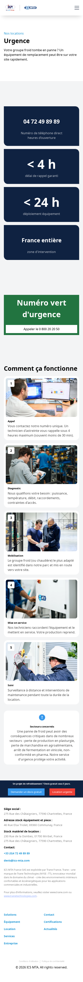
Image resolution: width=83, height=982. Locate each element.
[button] (76, 7)
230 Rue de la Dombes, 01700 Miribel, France (33, 836)
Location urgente (62, 792)
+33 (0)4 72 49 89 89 (17, 853)
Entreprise (11, 943)
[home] (20, 8)
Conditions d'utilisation (28, 961)
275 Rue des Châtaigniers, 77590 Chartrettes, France (38, 814)
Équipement (12, 922)
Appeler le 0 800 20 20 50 (41, 329)
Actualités (50, 929)
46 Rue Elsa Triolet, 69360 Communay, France (33, 825)
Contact (49, 914)
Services (9, 936)
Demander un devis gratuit (26, 792)
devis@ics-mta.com (17, 860)
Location (9, 929)
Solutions (10, 914)
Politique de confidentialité (53, 961)
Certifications (53, 922)
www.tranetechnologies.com (20, 896)
